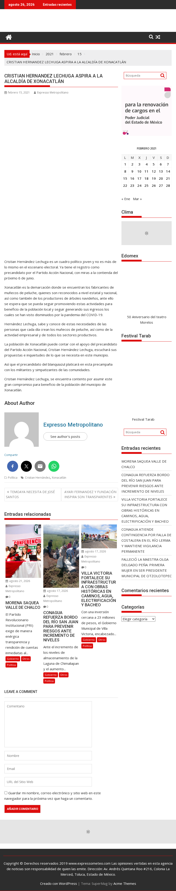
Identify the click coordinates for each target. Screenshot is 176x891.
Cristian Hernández (37, 478)
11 (146, 171)
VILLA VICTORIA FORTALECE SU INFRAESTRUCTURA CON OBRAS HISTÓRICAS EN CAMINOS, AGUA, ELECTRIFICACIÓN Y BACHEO (145, 510)
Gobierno (13, 658)
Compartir (11, 455)
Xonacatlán (59, 478)
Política (12, 478)
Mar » (137, 198)
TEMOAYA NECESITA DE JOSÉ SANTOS (30, 494)
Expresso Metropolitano (53, 92)
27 (161, 185)
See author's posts (65, 436)
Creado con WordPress (58, 883)
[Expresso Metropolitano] (9, 36)
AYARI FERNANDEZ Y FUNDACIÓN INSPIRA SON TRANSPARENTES (90, 494)
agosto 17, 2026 (57, 591)
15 (125, 178)
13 (161, 171)
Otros (25, 658)
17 (139, 178)
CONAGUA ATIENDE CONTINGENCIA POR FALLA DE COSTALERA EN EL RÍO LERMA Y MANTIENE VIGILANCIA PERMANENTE (146, 540)
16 (132, 178)
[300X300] (146, 134)
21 (168, 178)
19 (154, 178)
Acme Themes (124, 883)
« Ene (125, 198)
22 (125, 185)
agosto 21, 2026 (19, 581)
